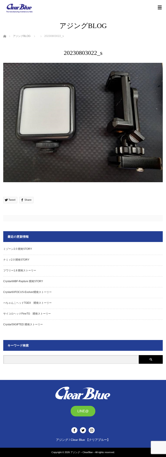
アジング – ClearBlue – (82, 452)
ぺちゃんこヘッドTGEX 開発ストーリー (27, 302)
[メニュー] (159, 7)
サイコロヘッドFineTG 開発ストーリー (27, 313)
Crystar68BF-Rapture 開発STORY (23, 281)
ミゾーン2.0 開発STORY (17, 248)
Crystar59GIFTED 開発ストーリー (23, 324)
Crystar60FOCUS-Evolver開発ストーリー (27, 292)
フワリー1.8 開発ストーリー (19, 270)
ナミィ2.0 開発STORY (16, 259)
